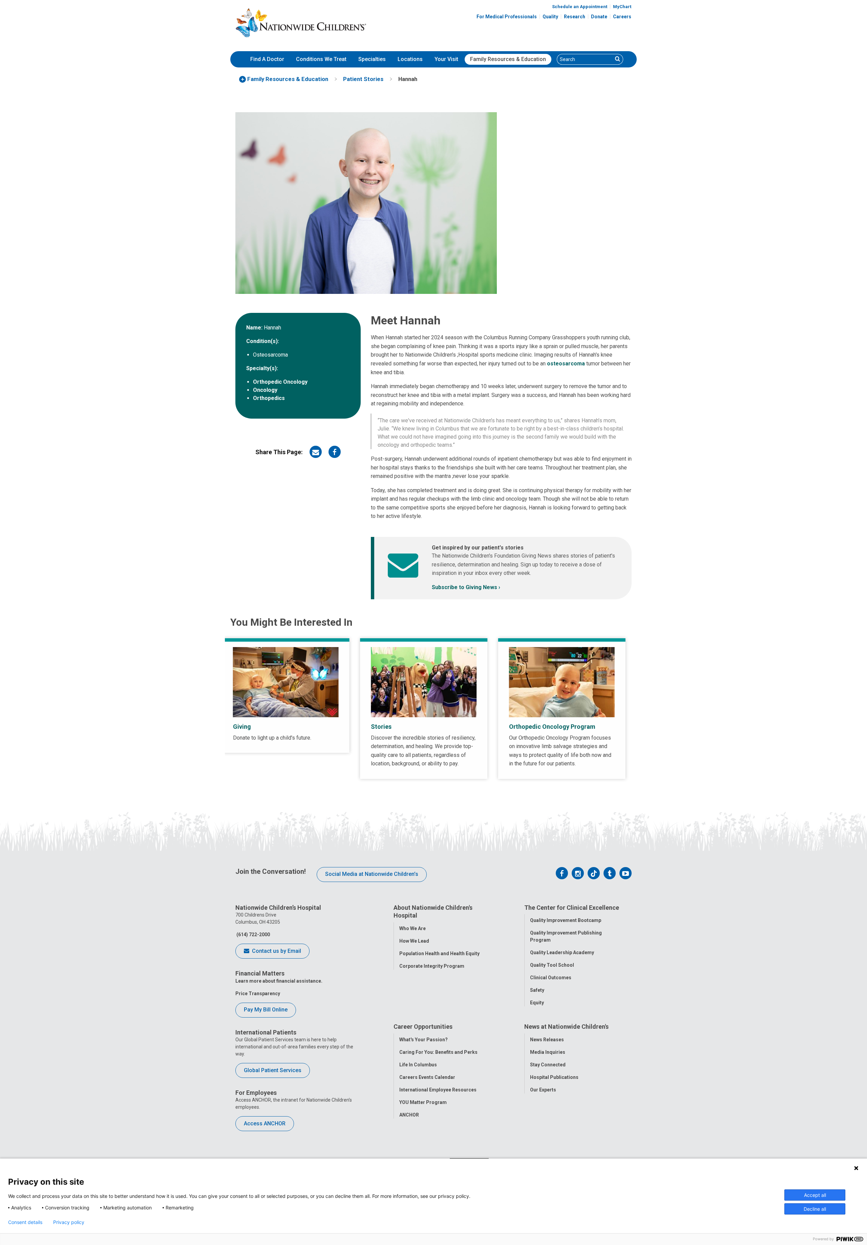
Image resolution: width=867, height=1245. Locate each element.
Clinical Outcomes (550, 977)
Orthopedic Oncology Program (552, 726)
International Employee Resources (438, 1089)
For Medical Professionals (507, 16)
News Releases (547, 1039)
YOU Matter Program (423, 1102)
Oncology (265, 390)
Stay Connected (548, 1064)
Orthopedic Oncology (280, 382)
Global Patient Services (272, 1070)
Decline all (815, 1209)
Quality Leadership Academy (562, 952)
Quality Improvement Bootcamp (565, 920)
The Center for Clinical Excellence (571, 907)
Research (574, 16)
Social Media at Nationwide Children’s (371, 874)
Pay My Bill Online (266, 1009)
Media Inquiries (547, 1052)
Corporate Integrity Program (431, 966)
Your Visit (446, 59)
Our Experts (543, 1089)
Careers (622, 16)
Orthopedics (269, 398)
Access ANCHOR (265, 1123)
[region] (433, 708)
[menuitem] (267, 59)
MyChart (622, 6)
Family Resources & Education (508, 59)
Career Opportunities (423, 1026)
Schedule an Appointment (579, 6)
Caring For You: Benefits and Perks (438, 1052)
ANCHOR (409, 1115)
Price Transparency (257, 993)
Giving (242, 726)
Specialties (372, 59)
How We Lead (414, 941)
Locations (410, 59)
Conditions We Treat (321, 59)
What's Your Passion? (423, 1039)
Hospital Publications (554, 1077)
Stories (381, 726)
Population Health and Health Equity (439, 953)
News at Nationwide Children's (566, 1026)
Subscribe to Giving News (464, 587)
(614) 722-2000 (252, 934)
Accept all (815, 1195)
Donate (599, 16)
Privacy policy (68, 1222)
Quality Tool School (552, 965)
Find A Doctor (267, 59)
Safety (537, 990)
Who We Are (412, 928)
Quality (550, 16)
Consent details (25, 1222)
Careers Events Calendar (427, 1077)
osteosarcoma (566, 363)
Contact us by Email (276, 951)
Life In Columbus (418, 1064)
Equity (537, 1002)
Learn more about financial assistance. (278, 981)
